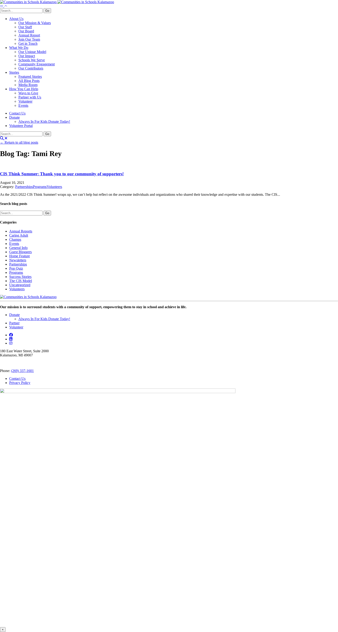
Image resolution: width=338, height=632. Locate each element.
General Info (18, 248)
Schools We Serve (31, 60)
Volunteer (25, 101)
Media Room (27, 85)
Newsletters (17, 260)
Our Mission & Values (34, 23)
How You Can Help (23, 89)
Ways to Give (28, 93)
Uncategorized (19, 285)
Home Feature (19, 256)
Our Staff (25, 27)
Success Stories (20, 277)
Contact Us (17, 113)
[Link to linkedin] (10, 339)
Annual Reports (20, 231)
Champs (15, 239)
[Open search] (3, 138)
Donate (14, 117)
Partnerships (24, 187)
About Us (16, 19)
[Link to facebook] (11, 335)
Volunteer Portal (21, 126)
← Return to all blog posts (19, 142)
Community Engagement (36, 64)
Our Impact (26, 56)
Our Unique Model (32, 52)
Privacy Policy (19, 383)
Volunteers (54, 187)
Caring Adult (18, 235)
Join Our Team (29, 39)
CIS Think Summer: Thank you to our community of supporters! (62, 173)
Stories (14, 72)
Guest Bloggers (20, 252)
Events (23, 105)
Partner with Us (29, 97)
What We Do (18, 48)
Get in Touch (27, 43)
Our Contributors (30, 68)
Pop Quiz (16, 268)
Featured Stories (30, 76)
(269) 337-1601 (22, 371)
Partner (14, 323)
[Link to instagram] (10, 343)
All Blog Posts (29, 81)
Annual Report (29, 35)
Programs (40, 187)
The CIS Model (20, 281)
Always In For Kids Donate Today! (44, 121)
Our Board (26, 31)
